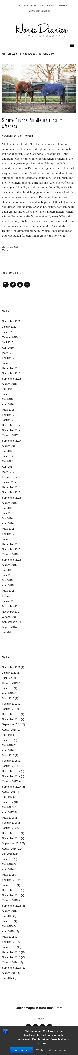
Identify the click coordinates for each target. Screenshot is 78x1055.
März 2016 (8, 528)
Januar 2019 (9, 363)
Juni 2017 (7, 456)
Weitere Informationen (51, 1050)
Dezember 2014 (11, 606)
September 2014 (11, 621)
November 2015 (11, 549)
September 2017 (11, 440)
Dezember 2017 (11, 425)
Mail (27, 287)
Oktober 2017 (10, 435)
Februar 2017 (9, 477)
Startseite (15, 6)
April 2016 (8, 523)
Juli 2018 (7, 388)
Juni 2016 (7, 513)
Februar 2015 (9, 596)
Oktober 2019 (10, 337)
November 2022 (11, 321)
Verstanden (21, 1050)
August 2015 (9, 564)
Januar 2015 (9, 601)
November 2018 (11, 373)
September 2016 (11, 497)
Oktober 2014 (10, 616)
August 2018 (9, 383)
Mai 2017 (7, 461)
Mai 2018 (7, 399)
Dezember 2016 (11, 487)
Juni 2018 (7, 394)
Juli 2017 (7, 451)
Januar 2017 (9, 482)
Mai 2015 (7, 580)
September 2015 (11, 559)
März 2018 (8, 409)
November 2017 (11, 430)
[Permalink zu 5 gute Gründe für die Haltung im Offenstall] (39, 112)
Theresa (28, 135)
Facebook (13, 287)
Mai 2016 (7, 518)
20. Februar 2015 (10, 246)
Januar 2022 (9, 326)
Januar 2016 (9, 539)
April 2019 (8, 347)
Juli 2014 (7, 632)
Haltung (6, 250)
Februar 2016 (9, 533)
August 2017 (9, 445)
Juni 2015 (7, 575)
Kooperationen (47, 6)
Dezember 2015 (11, 544)
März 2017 (8, 471)
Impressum (63, 6)
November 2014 (11, 611)
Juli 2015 (7, 570)
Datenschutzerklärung (39, 11)
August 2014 (9, 627)
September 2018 (11, 378)
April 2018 (8, 404)
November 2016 (11, 492)
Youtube (20, 287)
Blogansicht (30, 6)
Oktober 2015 (10, 554)
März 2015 (8, 590)
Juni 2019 (7, 342)
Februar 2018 (9, 414)
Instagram (6, 287)
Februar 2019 (9, 357)
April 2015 (8, 585)
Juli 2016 (7, 508)
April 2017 (8, 466)
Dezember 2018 (11, 368)
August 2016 (9, 502)
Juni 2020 (7, 332)
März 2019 (8, 352)
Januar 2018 (9, 419)
